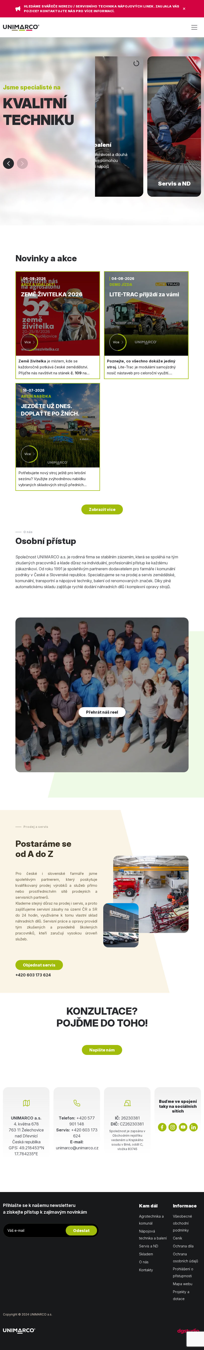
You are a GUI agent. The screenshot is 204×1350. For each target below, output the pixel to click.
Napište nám (102, 1049)
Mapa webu (182, 1284)
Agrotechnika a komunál (151, 1219)
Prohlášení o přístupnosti (183, 1272)
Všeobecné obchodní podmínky (182, 1223)
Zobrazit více (102, 509)
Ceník (177, 1238)
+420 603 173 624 (33, 974)
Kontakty (146, 1270)
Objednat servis (39, 965)
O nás (144, 1262)
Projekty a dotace (181, 1295)
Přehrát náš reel (102, 712)
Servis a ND (148, 1246)
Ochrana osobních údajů (185, 1257)
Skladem (146, 1254)
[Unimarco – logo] (21, 27)
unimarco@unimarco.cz (77, 1147)
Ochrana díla (183, 1246)
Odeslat (81, 1230)
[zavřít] (184, 8)
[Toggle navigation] (194, 27)
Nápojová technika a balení (153, 1234)
